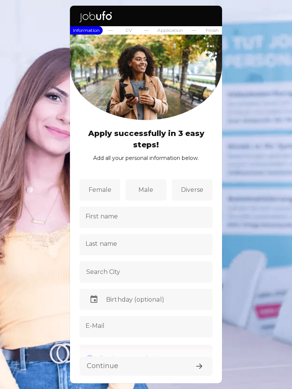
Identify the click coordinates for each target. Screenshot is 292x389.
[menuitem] (86, 30)
